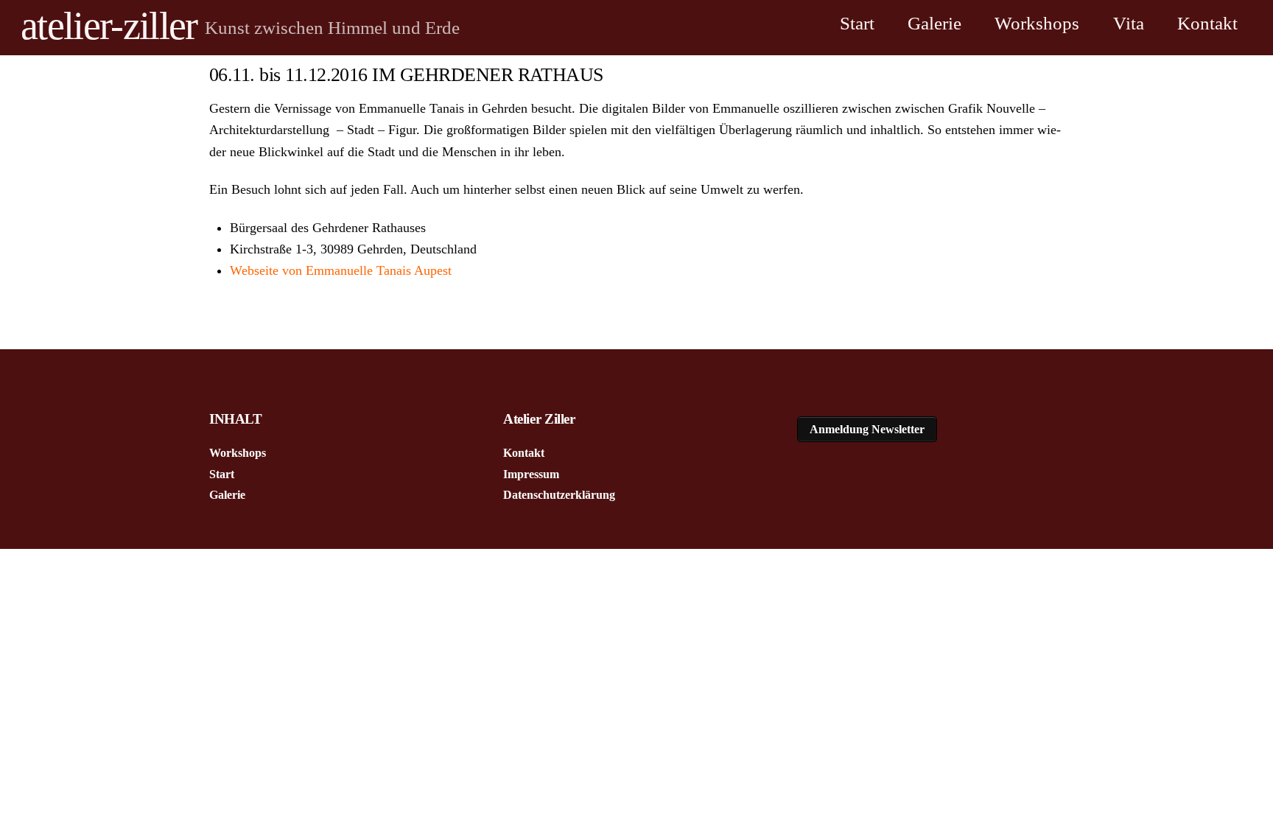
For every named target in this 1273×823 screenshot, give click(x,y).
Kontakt (1207, 23)
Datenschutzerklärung (559, 494)
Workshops (1037, 23)
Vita (1128, 23)
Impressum (531, 474)
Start (857, 23)
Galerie (934, 23)
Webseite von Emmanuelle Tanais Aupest (341, 270)
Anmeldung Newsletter (867, 429)
